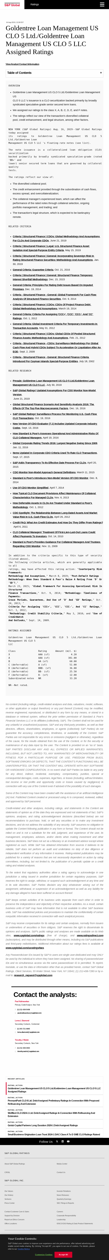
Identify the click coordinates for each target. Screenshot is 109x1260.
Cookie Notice (24, 1249)
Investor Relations (64, 1191)
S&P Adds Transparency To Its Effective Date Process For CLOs (49, 462)
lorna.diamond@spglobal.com (28, 1032)
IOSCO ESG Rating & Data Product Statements (75, 1224)
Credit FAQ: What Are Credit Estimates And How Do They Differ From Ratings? (58, 522)
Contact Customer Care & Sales (17, 1212)
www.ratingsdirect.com (90, 935)
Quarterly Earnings (64, 1199)
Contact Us (61, 1172)
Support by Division (12, 1216)
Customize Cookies (43, 1255)
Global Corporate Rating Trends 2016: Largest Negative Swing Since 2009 (55, 443)
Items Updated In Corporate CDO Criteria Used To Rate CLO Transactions (55, 452)
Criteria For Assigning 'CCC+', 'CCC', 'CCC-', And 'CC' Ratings (54, 606)
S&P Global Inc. (14, 1180)
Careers (60, 1212)
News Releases (63, 1195)
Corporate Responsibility (66, 1216)
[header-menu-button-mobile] (102, 4)
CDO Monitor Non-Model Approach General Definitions (44, 472)
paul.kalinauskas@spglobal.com (29, 1013)
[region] (54, 1247)
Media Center (62, 1164)
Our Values (9, 1191)
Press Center (10, 1203)
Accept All (63, 1255)
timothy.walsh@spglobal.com (28, 1051)
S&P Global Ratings (17, 1153)
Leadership (61, 1220)
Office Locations (11, 1224)
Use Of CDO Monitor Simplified (30, 487)
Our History (9, 1195)
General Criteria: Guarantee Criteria (33, 269)
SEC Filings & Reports (65, 1203)
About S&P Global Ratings (15, 1164)
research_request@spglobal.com (33, 975)
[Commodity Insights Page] (57, 1141)
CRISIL (7, 1172)
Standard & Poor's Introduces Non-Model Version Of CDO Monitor (50, 478)
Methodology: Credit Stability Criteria (36, 613)
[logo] (12, 4)
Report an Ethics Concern (14, 1220)
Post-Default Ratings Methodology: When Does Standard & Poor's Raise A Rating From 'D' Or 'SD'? (56, 579)
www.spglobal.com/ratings (29, 935)
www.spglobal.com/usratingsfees (25, 947)
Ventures (8, 1199)
